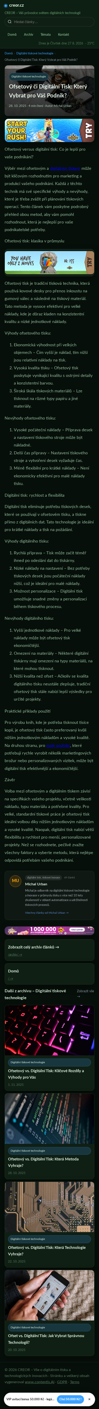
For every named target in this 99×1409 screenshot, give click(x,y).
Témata (46, 34)
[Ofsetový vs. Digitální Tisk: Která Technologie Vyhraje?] (49, 1225)
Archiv (28, 34)
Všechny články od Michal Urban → (47, 912)
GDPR (62, 1382)
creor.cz (16, 5)
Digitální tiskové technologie (34, 53)
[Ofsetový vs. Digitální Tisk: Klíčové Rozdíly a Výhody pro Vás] (49, 1048)
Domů (12, 34)
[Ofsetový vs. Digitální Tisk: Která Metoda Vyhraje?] (49, 1136)
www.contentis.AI (39, 1382)
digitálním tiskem (65, 169)
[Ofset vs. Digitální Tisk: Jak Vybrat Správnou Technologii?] (49, 1313)
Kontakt (63, 34)
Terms (74, 1382)
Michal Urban (36, 884)
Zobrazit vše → (85, 994)
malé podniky (58, 746)
